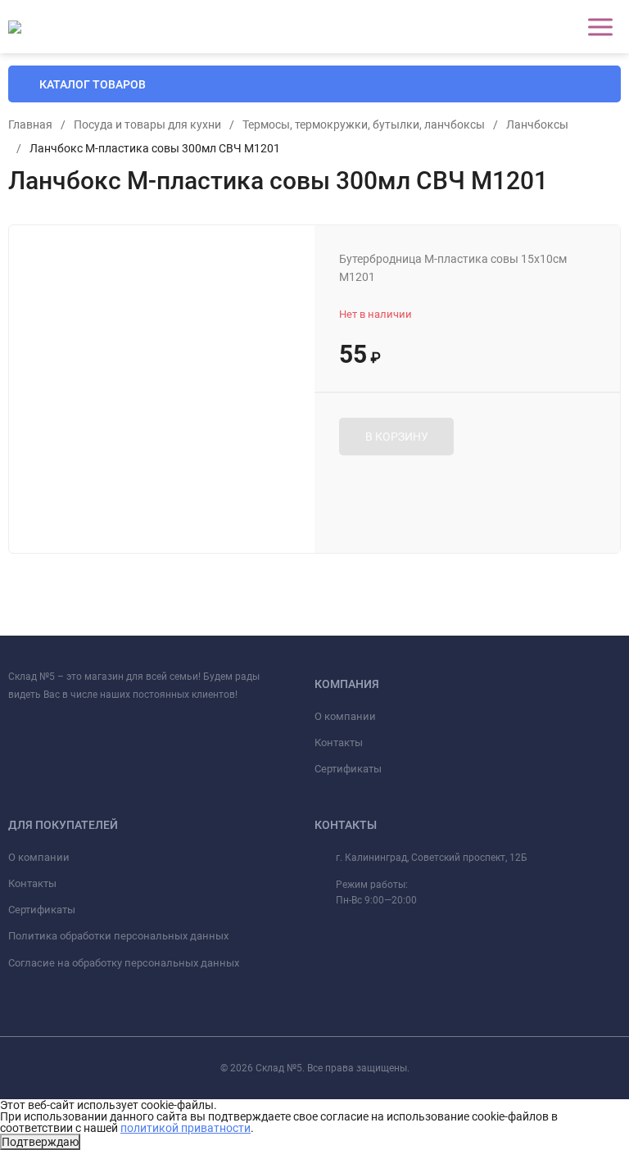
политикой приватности (185, 1127)
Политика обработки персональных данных (118, 936)
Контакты (338, 742)
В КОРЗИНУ (396, 436)
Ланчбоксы (537, 124)
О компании (345, 716)
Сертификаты (348, 769)
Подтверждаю (40, 1141)
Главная (30, 124)
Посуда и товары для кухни (147, 124)
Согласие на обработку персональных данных (123, 963)
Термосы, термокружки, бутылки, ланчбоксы (363, 124)
